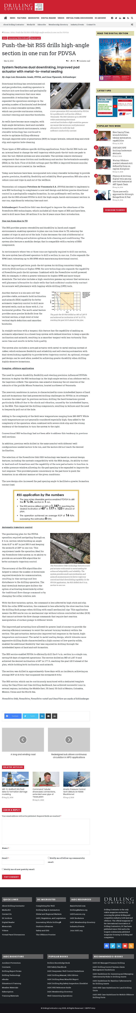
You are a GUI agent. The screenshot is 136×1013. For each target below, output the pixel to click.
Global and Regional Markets (48, 914)
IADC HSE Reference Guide (59, 987)
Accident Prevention (11, 963)
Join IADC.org (76, 930)
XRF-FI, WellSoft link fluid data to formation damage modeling (14, 792)
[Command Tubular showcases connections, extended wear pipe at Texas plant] (46, 779)
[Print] (54, 716)
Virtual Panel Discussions (79, 18)
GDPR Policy (90, 1008)
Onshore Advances (44, 926)
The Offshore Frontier (46, 934)
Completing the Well (45, 906)
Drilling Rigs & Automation (48, 910)
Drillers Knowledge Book (58, 963)
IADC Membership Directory (82, 922)
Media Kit (31, 24)
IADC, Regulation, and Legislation (51, 918)
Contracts (6, 967)
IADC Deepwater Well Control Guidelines (65, 971)
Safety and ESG (42, 930)
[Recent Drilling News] (115, 80)
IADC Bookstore (77, 918)
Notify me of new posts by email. (19, 869)
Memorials (7, 926)
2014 (12, 32)
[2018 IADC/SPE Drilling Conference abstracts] (103, 151)
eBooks (5, 979)
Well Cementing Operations (59, 996)
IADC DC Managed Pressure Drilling (109, 963)
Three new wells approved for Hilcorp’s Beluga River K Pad (123, 194)
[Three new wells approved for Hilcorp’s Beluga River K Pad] (103, 195)
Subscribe (42, 24)
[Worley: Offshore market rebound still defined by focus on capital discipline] (103, 164)
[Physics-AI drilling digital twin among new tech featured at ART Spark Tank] (103, 180)
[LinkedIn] (42, 716)
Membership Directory (58, 24)
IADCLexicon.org (77, 914)
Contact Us (91, 24)
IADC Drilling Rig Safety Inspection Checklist (67, 983)
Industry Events (77, 24)
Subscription (7, 991)
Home (6, 32)
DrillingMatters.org (78, 910)
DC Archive (100, 18)
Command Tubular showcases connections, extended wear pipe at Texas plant (44, 793)
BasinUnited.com (78, 906)
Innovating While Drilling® (18, 38)
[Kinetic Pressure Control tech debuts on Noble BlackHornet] (76, 779)
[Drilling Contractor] (22, 7)
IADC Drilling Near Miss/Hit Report (62, 979)
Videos (61, 18)
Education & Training (11, 983)
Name (5, 848)
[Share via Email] (48, 716)
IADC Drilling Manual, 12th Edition (62, 975)
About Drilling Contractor (13, 24)
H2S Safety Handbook (56, 967)
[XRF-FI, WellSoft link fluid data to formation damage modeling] (15, 779)
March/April (35, 38)
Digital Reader (48, 18)
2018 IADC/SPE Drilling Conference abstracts (122, 150)
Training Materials (10, 996)
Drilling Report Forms (11, 971)
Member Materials (10, 987)
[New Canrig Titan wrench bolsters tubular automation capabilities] (103, 136)
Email (5, 858)
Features (21, 18)
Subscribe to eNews (115, 210)
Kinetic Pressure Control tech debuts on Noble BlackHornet (74, 792)
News (12, 18)
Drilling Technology (11, 975)
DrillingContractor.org (52, 1008)
